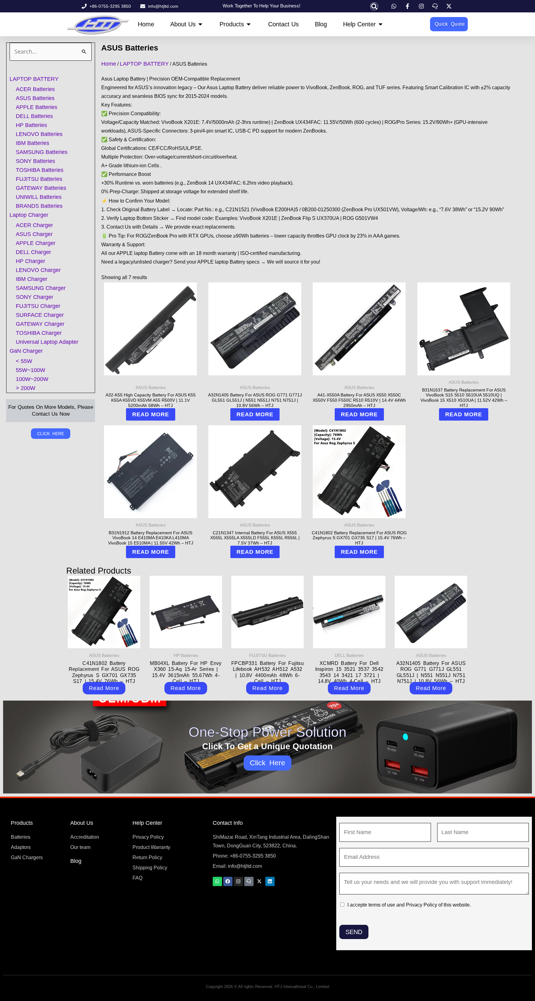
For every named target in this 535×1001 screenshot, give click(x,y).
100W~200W (32, 379)
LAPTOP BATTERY (34, 79)
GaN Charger (26, 351)
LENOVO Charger (38, 270)
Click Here (267, 763)
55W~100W (30, 370)
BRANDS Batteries (39, 206)
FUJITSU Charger (38, 306)
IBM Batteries (32, 143)
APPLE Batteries (36, 107)
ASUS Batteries (35, 98)
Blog (75, 861)
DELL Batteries (34, 116)
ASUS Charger (34, 234)
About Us (81, 823)
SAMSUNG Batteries (41, 152)
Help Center (147, 823)
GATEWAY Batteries (41, 188)
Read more (150, 414)
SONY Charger (34, 297)
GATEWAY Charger (40, 324)
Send (354, 932)
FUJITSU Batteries (39, 179)
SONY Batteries (35, 161)
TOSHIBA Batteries (39, 170)
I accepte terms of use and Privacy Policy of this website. (409, 904)
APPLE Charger (35, 243)
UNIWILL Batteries (39, 197)
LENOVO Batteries (39, 134)
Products (22, 823)
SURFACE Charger (40, 315)
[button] (374, 6)
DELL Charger (33, 252)
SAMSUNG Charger (41, 288)
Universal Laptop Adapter (47, 342)
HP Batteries (31, 125)
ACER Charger (34, 225)
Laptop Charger (29, 215)
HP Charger (30, 261)
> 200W (25, 388)
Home (108, 64)
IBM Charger (31, 279)
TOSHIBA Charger (39, 333)
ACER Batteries (35, 89)
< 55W (24, 361)
